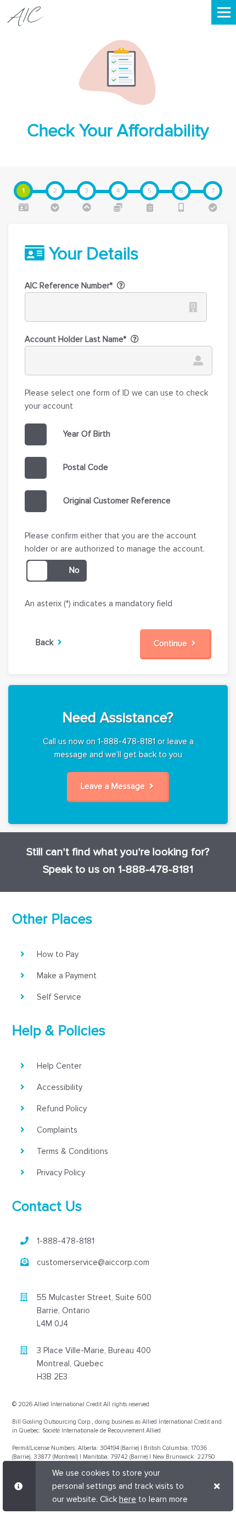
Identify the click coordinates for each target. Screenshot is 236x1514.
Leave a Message (115, 786)
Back (47, 642)
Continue (173, 643)
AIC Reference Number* (69, 286)
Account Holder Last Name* (75, 339)
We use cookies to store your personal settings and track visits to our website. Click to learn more (120, 1486)
